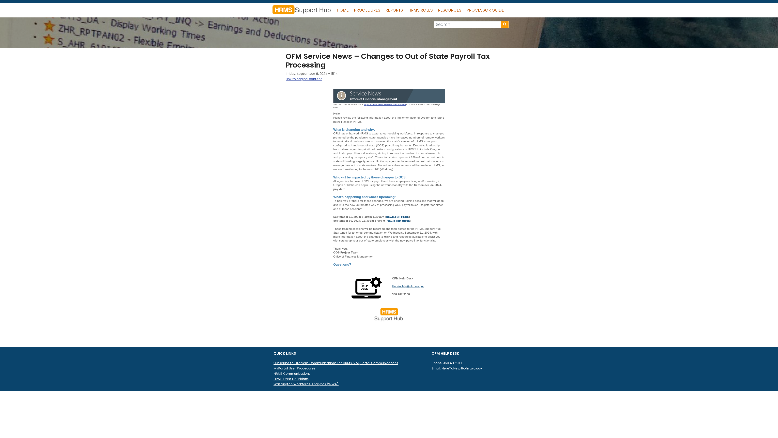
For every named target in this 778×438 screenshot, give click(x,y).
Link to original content (304, 79)
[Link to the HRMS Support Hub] (389, 314)
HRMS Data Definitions (291, 379)
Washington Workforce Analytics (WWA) (306, 384)
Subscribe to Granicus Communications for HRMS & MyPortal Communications (336, 363)
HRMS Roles (420, 10)
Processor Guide (485, 10)
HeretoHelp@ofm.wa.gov (408, 286)
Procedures (367, 10)
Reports (394, 10)
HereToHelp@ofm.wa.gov (461, 368)
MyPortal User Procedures (294, 368)
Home (343, 10)
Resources (449, 10)
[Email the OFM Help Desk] (367, 287)
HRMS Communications (292, 373)
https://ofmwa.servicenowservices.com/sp (385, 104)
